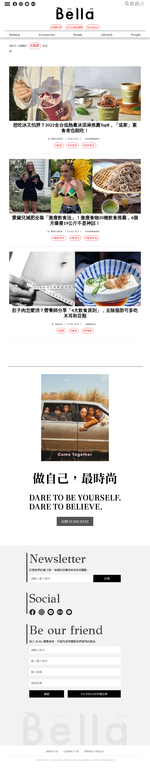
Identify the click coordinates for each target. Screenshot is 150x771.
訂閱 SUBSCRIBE (75, 521)
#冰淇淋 (72, 145)
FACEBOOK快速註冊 (94, 694)
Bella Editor (57, 138)
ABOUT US (52, 751)
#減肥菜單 (58, 238)
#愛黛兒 (75, 238)
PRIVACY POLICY (94, 751)
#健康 (73, 330)
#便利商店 (89, 145)
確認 (46, 694)
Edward (59, 324)
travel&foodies (92, 138)
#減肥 (61, 330)
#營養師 (87, 330)
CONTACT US (71, 751)
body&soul (91, 324)
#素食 (58, 145)
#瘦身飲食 (91, 238)
